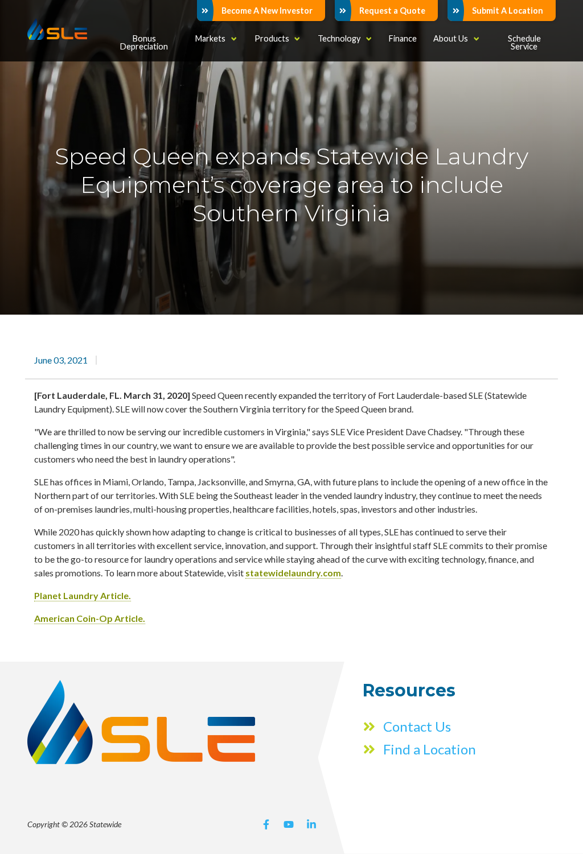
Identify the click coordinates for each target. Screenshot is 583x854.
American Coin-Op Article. (89, 618)
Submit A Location (507, 10)
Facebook (265, 824)
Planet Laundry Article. (82, 595)
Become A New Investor (267, 10)
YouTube (288, 824)
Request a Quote (392, 10)
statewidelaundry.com (293, 572)
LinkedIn (311, 824)
